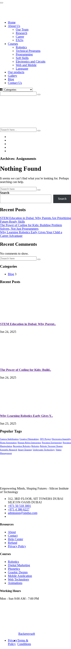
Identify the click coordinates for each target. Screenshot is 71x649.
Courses (13, 43)
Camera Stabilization (9, 439)
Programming (24, 54)
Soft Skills (22, 58)
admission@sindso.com (22, 513)
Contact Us (15, 82)
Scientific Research (8, 450)
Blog (11, 79)
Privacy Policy (17, 546)
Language (22, 68)
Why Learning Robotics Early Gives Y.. (26, 415)
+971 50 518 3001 (19, 505)
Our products (16, 72)
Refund (12, 542)
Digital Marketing (19, 565)
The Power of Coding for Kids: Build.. (25, 369)
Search (4, 192)
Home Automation (8, 443)
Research (21, 33)
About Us (14, 26)
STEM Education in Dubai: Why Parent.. (28, 324)
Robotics (21, 47)
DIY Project (45, 439)
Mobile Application (20, 576)
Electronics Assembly (61, 439)
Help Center (15, 539)
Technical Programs (28, 51)
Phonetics (14, 568)
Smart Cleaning (25, 450)
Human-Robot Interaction (29, 443)
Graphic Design (18, 572)
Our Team (22, 29)
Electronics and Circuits (30, 61)
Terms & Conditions (24, 642)
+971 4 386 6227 (18, 509)
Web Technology (18, 579)
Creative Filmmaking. (29, 439)
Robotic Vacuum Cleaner (51, 446)
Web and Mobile (26, 65)
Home (12, 22)
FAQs (19, 40)
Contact (13, 535)
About (12, 532)
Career (20, 36)
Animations (15, 583)
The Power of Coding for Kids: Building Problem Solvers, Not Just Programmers (31, 226)
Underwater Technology (44, 450)
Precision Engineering (52, 443)
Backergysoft (26, 633)
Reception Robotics (22, 446)
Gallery (12, 75)
